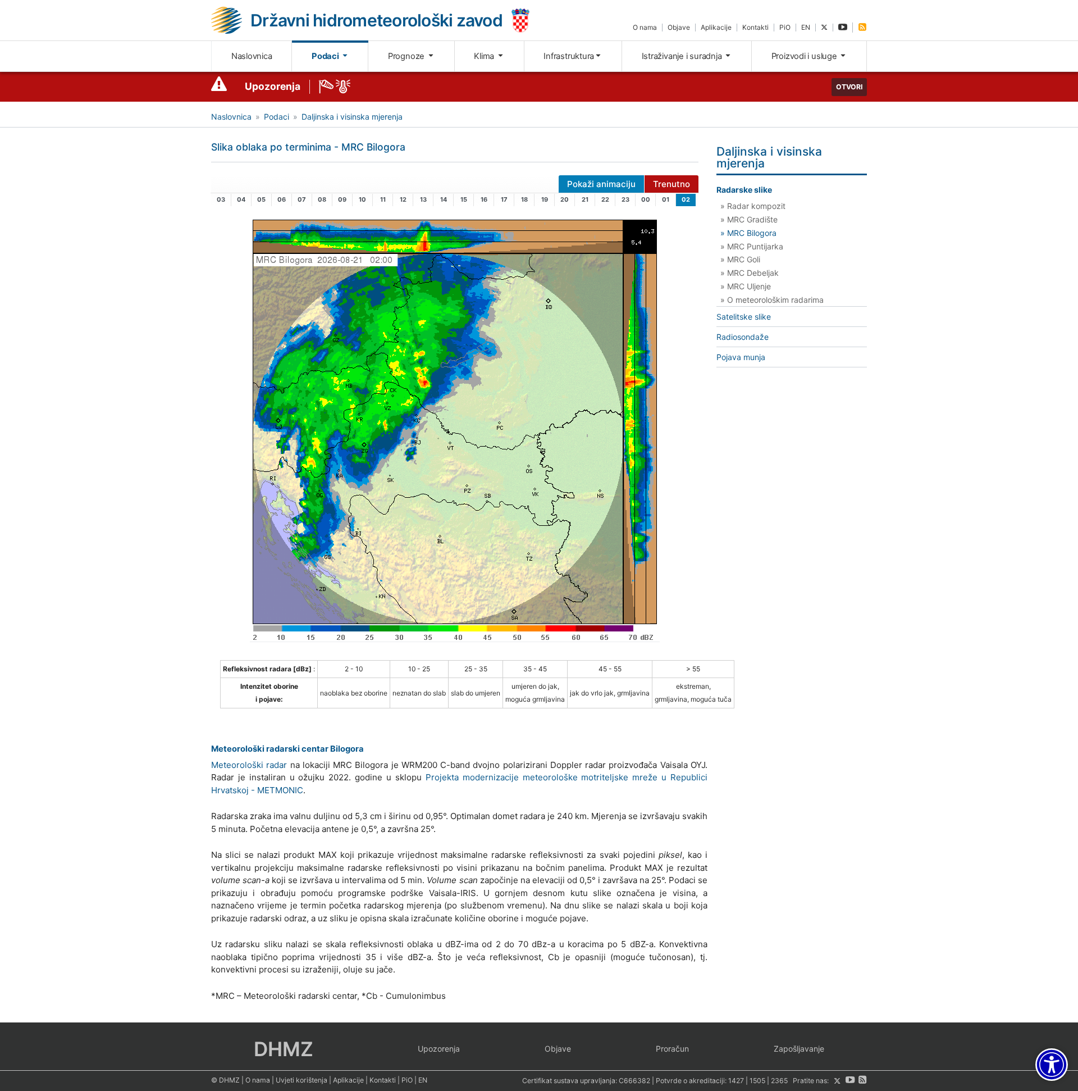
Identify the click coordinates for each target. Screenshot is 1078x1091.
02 (686, 199)
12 (403, 199)
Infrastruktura (568, 56)
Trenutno (671, 184)
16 (484, 199)
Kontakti (755, 27)
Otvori (849, 87)
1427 (736, 1081)
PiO (785, 27)
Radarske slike (744, 189)
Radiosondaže (742, 337)
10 (362, 199)
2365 (779, 1081)
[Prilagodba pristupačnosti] (1051, 1064)
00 (645, 199)
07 (302, 199)
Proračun (672, 1048)
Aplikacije (716, 27)
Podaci (326, 56)
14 (443, 199)
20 (564, 199)
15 (463, 199)
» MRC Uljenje (745, 286)
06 (281, 199)
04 (241, 199)
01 (665, 199)
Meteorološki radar (249, 765)
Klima (485, 56)
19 (544, 199)
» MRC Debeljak (749, 273)
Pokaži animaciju (601, 184)
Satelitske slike (743, 316)
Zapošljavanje (799, 1048)
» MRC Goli (740, 259)
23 (625, 199)
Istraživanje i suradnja (683, 56)
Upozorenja (272, 86)
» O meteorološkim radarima (772, 299)
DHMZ (283, 1049)
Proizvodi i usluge (805, 56)
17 (504, 199)
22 (605, 199)
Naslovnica (251, 56)
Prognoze (407, 56)
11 (383, 199)
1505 (757, 1081)
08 (322, 199)
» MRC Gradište (749, 219)
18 (524, 199)
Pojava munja (740, 357)
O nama (645, 27)
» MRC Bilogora (748, 233)
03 (221, 199)
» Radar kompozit (752, 206)
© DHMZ (225, 1080)
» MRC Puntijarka (751, 246)
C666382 (634, 1081)
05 (261, 199)
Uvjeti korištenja (301, 1080)
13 (423, 199)
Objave (679, 27)
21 (585, 199)
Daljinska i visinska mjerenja (352, 116)
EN (805, 27)
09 (342, 199)
